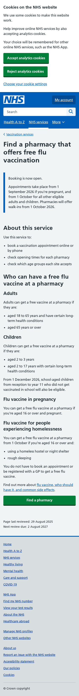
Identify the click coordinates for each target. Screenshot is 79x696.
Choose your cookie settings (25, 84)
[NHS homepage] (13, 99)
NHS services (11, 558)
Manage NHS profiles (18, 631)
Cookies (8, 675)
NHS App (9, 594)
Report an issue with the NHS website (29, 655)
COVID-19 (10, 584)
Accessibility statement (18, 661)
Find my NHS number (18, 601)
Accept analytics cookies (26, 58)
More (58, 123)
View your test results (18, 608)
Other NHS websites (17, 638)
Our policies (11, 668)
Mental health (13, 571)
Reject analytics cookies (25, 71)
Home (7, 544)
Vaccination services (19, 134)
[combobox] (34, 112)
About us (9, 648)
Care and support (15, 578)
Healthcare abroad (16, 621)
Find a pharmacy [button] (39, 500)
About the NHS (13, 614)
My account (64, 100)
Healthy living (13, 564)
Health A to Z (14, 122)
